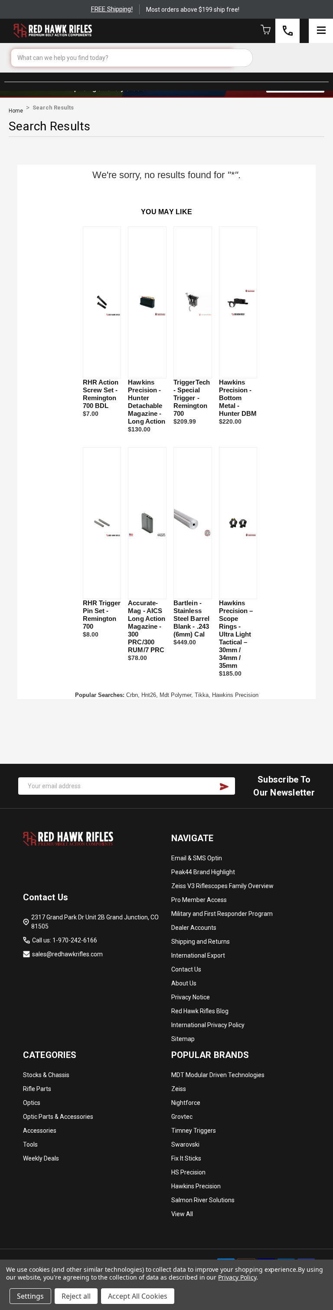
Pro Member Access (199, 899)
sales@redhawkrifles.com (67, 954)
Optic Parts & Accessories (58, 1116)
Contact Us (186, 969)
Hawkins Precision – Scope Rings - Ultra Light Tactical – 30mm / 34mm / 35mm (236, 634)
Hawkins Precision (196, 1186)
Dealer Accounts (193, 927)
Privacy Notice (190, 997)
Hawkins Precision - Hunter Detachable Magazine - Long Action (146, 401)
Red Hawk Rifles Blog (200, 1011)
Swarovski (185, 1144)
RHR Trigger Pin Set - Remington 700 (102, 614)
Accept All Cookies (137, 1296)
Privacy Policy (237, 1277)
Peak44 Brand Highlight (203, 872)
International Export (198, 955)
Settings (30, 1296)
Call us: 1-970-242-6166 (64, 940)
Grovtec (182, 1116)
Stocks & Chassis (46, 1074)
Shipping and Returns (200, 941)
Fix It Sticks (186, 1158)
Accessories (39, 1130)
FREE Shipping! (112, 9)
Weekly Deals (41, 1158)
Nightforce (185, 1102)
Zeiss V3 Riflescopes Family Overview (222, 885)
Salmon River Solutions (203, 1200)
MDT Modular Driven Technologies (217, 1074)
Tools (30, 1144)
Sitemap (183, 1038)
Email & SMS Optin (196, 858)
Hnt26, (149, 695)
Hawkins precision (235, 695)
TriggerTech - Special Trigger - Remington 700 (191, 397)
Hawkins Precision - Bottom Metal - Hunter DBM (238, 397)
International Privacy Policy (208, 1024)
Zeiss (178, 1088)
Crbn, (133, 695)
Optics (31, 1102)
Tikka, (202, 695)
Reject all (76, 1296)
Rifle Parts (37, 1088)
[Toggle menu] (321, 31)
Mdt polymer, (176, 695)
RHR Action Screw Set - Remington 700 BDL (101, 393)
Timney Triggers (193, 1130)
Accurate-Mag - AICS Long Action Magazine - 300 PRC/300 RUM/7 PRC (146, 626)
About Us (183, 983)
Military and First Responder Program (222, 913)
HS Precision (188, 1172)
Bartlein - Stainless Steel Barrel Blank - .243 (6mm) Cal (191, 618)
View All (182, 1214)
